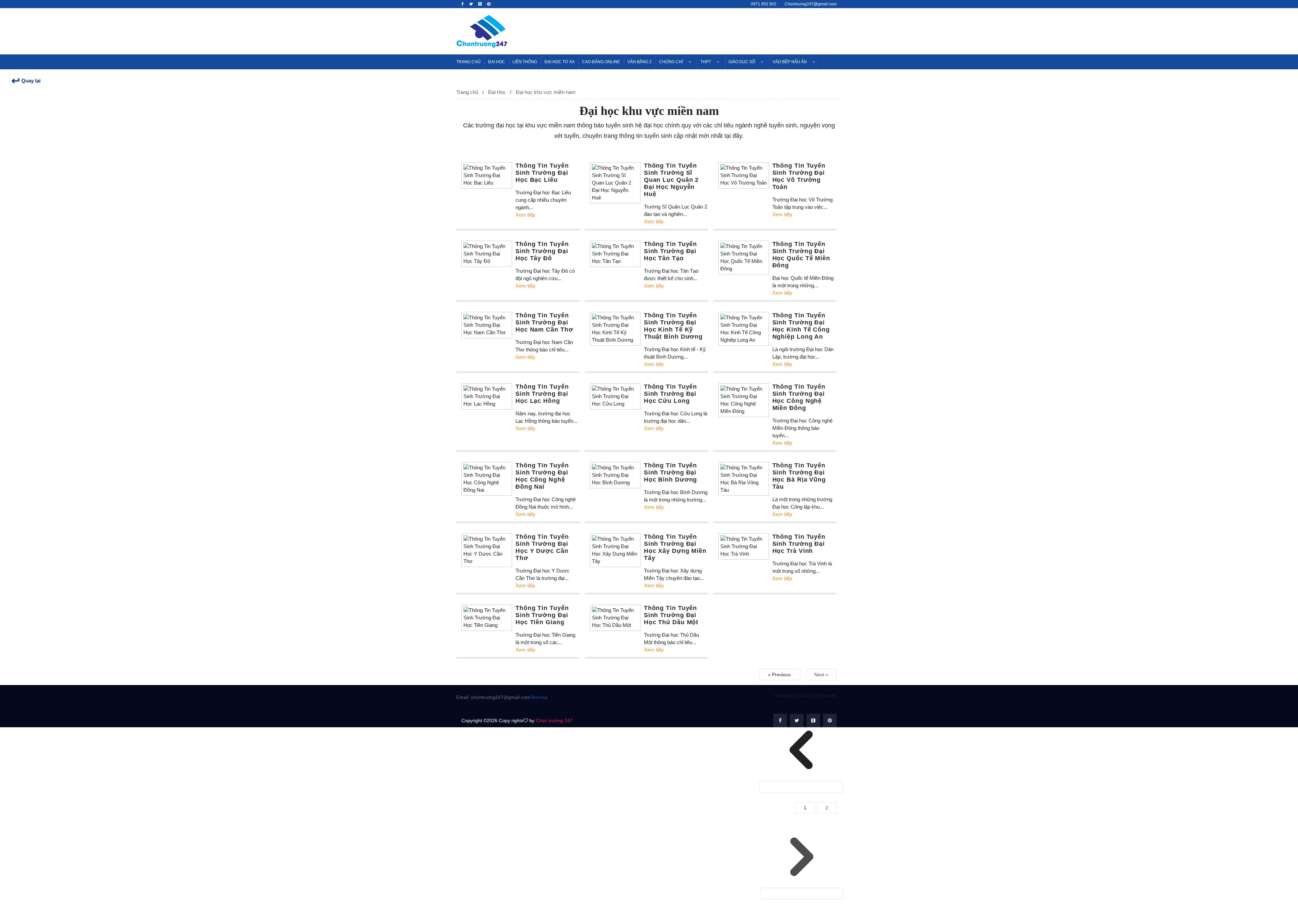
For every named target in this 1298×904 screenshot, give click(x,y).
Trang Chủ (468, 61)
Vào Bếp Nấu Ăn (790, 61)
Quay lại (26, 80)
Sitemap (539, 697)
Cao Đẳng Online (601, 61)
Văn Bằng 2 (639, 61)
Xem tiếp (525, 215)
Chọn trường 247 (554, 720)
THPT (705, 61)
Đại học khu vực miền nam (546, 92)
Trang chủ (467, 92)
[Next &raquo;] (801, 893)
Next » (821, 674)
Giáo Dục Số (741, 61)
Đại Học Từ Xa (560, 61)
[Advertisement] (719, 30)
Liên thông (524, 61)
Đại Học (496, 61)
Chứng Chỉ (671, 61)
